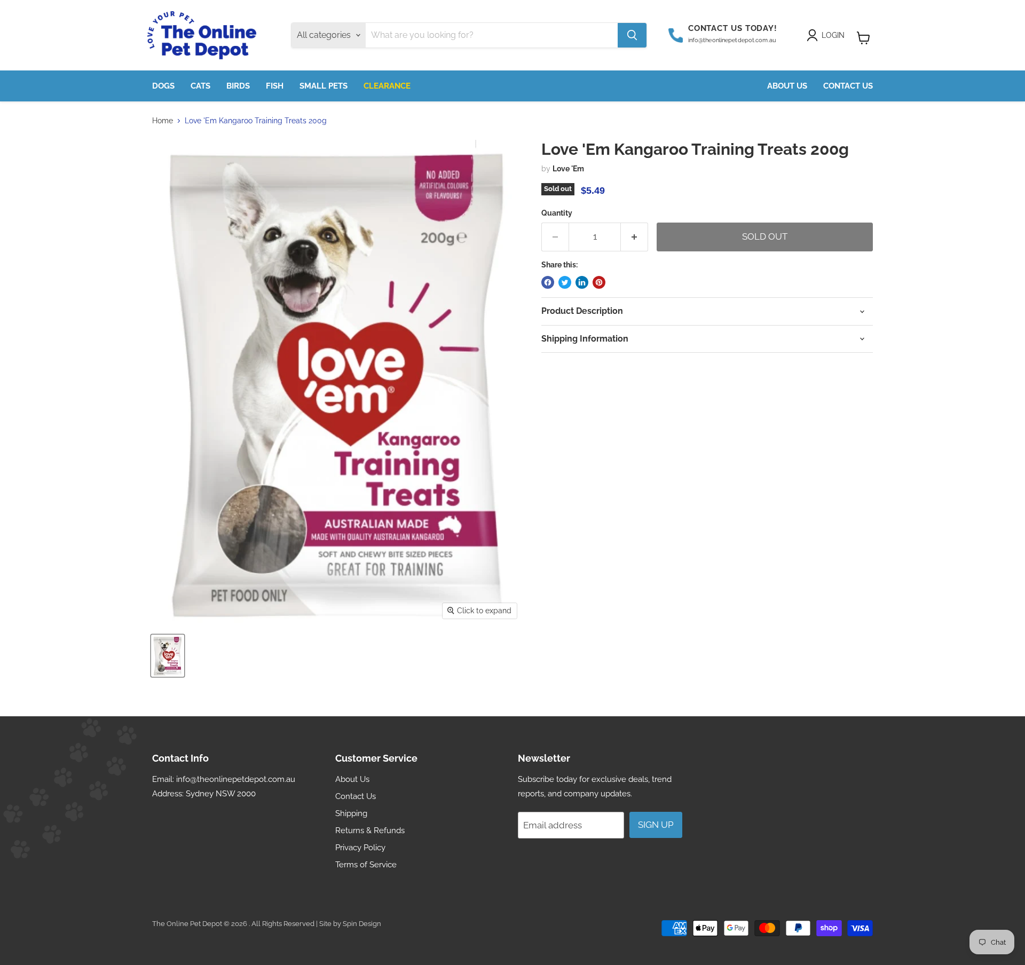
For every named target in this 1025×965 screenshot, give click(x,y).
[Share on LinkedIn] (581, 282)
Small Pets (323, 86)
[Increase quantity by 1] (634, 237)
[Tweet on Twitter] (564, 282)
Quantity (556, 213)
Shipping (351, 813)
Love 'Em (568, 168)
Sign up (656, 824)
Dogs (163, 86)
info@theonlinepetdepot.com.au (235, 779)
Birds (238, 86)
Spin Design (362, 924)
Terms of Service (366, 864)
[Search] (632, 35)
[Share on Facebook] (547, 282)
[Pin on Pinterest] (599, 282)
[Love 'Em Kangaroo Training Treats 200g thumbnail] (167, 656)
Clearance (387, 86)
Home (162, 120)
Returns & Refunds (370, 830)
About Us (787, 86)
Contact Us (848, 86)
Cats (200, 86)
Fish (274, 86)
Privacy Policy (360, 847)
